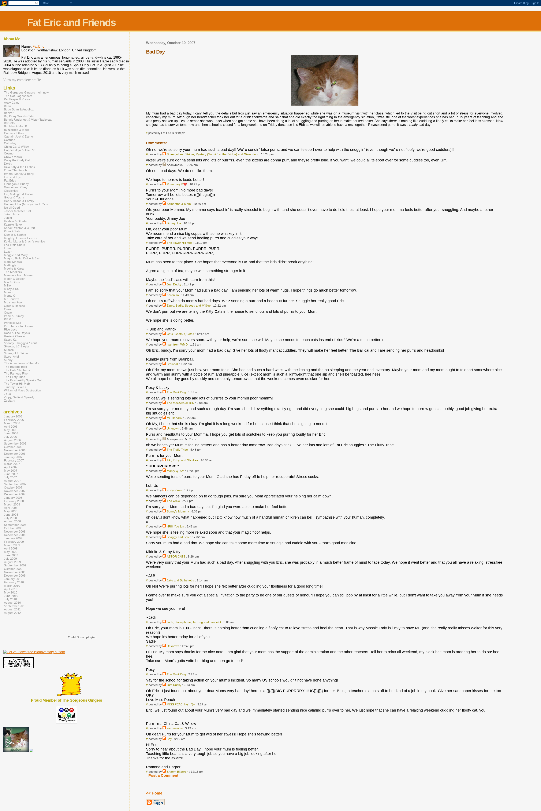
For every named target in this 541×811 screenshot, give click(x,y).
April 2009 (11, 548)
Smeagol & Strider (16, 353)
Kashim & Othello (15, 221)
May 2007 (10, 470)
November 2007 (15, 491)
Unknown (173, 428)
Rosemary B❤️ (177, 184)
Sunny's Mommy (178, 511)
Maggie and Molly (16, 255)
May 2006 (10, 430)
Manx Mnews (13, 261)
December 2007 (15, 494)
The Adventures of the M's (21, 363)
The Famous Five (16, 373)
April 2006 (11, 426)
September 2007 (15, 484)
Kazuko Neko (13, 224)
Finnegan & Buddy (16, 184)
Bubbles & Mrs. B (15, 126)
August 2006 (12, 440)
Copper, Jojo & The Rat (19, 150)
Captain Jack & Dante (18, 136)
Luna (7, 248)
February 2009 (14, 541)
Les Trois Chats (14, 244)
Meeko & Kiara (14, 268)
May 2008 (10, 511)
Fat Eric (38, 46)
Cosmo (9, 153)
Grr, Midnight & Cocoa (19, 194)
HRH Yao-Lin (175, 526)
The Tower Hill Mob (180, 242)
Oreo (7, 309)
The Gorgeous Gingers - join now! (26, 92)
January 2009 (13, 538)
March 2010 (12, 585)
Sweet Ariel (11, 356)
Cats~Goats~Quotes (180, 334)
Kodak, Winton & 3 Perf (19, 228)
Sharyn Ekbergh (177, 771)
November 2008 (15, 531)
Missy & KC (11, 289)
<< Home (154, 793)
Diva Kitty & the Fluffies (19, 167)
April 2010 (11, 589)
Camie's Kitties (14, 133)
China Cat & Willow (16, 146)
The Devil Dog (176, 392)
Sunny (8, 360)
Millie (7, 285)
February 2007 (14, 460)
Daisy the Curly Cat (17, 160)
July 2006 (10, 436)
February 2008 (14, 501)
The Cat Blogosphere (18, 96)
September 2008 (15, 524)
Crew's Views (13, 156)
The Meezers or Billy (180, 403)
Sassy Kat (10, 339)
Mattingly (10, 265)
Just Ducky (174, 284)
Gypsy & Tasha (14, 197)
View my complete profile (22, 80)
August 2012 (12, 612)
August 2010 (12, 602)
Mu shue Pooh (13, 302)
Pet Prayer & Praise (17, 99)
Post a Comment (163, 775)
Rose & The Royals (17, 333)
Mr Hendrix (11, 299)
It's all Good (12, 207)
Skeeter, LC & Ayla (16, 346)
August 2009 (12, 562)
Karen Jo (173, 295)
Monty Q (9, 295)
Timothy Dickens (15, 387)
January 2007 (13, 457)
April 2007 (11, 467)
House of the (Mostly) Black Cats (26, 204)
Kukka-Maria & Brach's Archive (24, 241)
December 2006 (15, 453)
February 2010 (14, 582)
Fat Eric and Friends (71, 22)
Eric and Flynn (13, 177)
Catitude (9, 140)
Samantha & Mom (179, 203)
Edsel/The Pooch (15, 170)
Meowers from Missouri (19, 275)
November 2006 (15, 450)
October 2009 (13, 568)
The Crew (173, 501)
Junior (8, 217)
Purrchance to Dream (18, 326)
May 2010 (10, 592)
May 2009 (10, 552)
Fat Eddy (10, 180)
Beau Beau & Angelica (19, 109)
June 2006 (11, 433)
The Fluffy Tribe (177, 449)
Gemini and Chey (15, 187)
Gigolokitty (11, 190)
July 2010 (10, 599)
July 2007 (10, 477)
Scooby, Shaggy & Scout (20, 343)
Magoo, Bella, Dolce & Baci (22, 258)
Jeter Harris (12, 214)
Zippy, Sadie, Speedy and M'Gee (189, 305)
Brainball (172, 364)
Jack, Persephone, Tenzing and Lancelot (194, 622)
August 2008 (12, 521)
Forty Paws (174, 490)
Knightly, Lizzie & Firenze (20, 238)
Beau (7, 106)
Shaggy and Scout (179, 537)
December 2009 (15, 575)
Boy (169, 739)
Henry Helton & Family (19, 200)
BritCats (9, 123)
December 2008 (15, 535)
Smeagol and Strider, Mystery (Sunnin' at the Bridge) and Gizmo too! (212, 154)
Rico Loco (10, 329)
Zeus (7, 393)
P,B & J (8, 319)
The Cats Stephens (17, 370)
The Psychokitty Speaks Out (23, 380)
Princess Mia (12, 322)
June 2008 (11, 514)
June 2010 (11, 596)
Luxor (8, 251)
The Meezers (13, 272)
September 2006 (15, 443)
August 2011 (12, 609)
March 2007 (12, 463)
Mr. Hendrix (174, 418)
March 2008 (12, 504)
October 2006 (13, 447)
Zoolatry (9, 400)
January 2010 (13, 579)
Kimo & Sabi (12, 231)
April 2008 (11, 507)
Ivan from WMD (177, 344)
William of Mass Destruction (22, 390)
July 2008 (10, 518)
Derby (8, 163)
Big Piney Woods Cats (19, 116)
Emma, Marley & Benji (19, 173)
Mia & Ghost (12, 282)
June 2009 (11, 555)
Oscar (8, 312)
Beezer (9, 112)
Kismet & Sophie (15, 234)
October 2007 (13, 487)
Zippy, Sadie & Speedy (19, 397)
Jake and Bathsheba (180, 580)
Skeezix (9, 349)
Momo (8, 292)
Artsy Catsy (11, 102)
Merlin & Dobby (14, 278)
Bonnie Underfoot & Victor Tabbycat (28, 119)
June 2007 (11, 474)
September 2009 (15, 565)
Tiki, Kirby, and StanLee (182, 460)
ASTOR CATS (176, 556)
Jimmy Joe (174, 223)
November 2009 (15, 572)
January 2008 (13, 497)
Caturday (10, 143)
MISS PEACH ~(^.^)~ (181, 704)
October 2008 (13, 528)
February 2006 (14, 419)
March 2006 (12, 423)
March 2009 (12, 545)
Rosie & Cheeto (14, 336)
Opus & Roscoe (14, 305)
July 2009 (10, 558)
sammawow (175, 728)
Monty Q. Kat (175, 470)
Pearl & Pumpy (14, 316)
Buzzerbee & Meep (17, 129)
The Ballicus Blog (15, 366)
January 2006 (13, 416)
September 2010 (15, 606)
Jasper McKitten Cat (17, 211)
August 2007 (12, 480)
